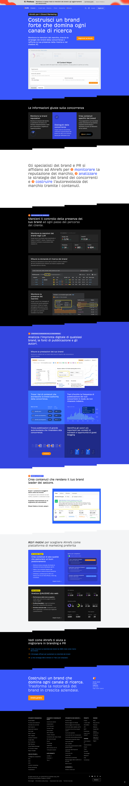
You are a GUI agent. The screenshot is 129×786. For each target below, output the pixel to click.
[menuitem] (34, 8)
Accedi (93, 8)
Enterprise (62, 8)
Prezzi (55, 8)
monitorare (83, 170)
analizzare (86, 174)
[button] (85, 8)
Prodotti (33, 8)
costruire (42, 182)
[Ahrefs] (27, 8)
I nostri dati (41, 8)
